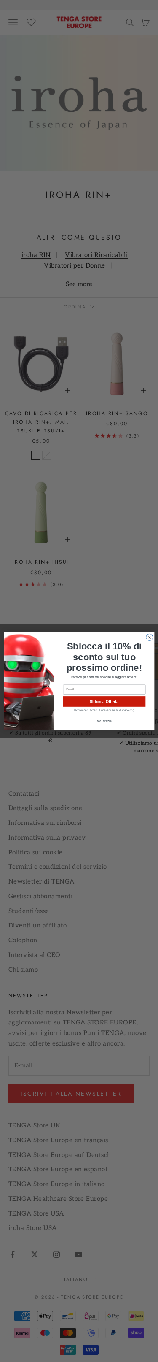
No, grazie (104, 721)
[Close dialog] (149, 637)
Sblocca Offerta (104, 701)
